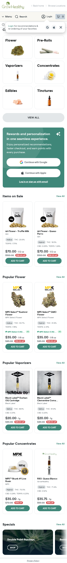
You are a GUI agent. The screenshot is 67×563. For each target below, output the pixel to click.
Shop (12, 548)
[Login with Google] (47, 27)
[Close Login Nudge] (60, 27)
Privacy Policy (33, 561)
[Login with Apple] (54, 27)
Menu (8, 16)
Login (49, 16)
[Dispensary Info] (3, 24)
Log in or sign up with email (33, 181)
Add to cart (17, 261)
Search (23, 16)
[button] (35, 27)
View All (33, 117)
